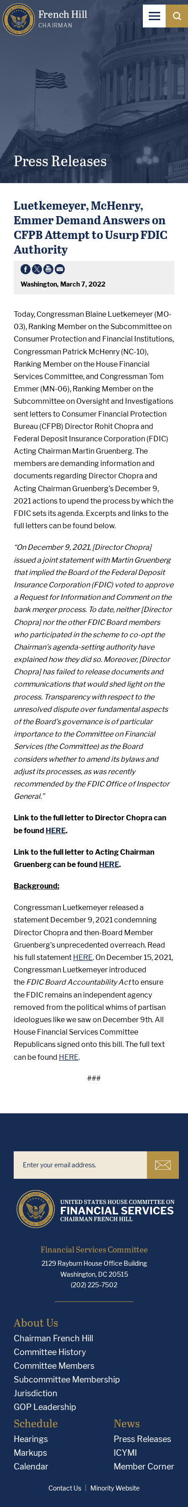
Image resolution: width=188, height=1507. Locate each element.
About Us (36, 1322)
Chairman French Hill (53, 1338)
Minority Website (115, 1488)
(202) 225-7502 (94, 1285)
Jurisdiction (35, 1393)
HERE (83, 957)
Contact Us (64, 1488)
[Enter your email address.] (80, 1165)
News (127, 1423)
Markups (30, 1453)
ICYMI (125, 1453)
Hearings (31, 1439)
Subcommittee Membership (67, 1379)
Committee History (50, 1352)
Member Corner (144, 1466)
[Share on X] (37, 271)
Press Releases (142, 1439)
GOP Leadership (45, 1407)
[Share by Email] (60, 271)
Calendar (31, 1466)
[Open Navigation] (154, 16)
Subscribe (163, 1165)
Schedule (36, 1423)
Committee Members (54, 1366)
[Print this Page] (48, 271)
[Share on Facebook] (26, 271)
